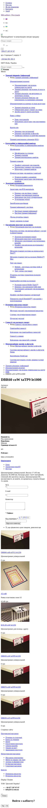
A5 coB (4, 594)
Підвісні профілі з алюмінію (25, 177)
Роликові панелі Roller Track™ (26, 285)
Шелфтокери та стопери (24, 153)
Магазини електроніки (14, 758)
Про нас (8, 5)
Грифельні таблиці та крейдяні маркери (30, 136)
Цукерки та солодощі (13, 737)
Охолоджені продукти (14, 744)
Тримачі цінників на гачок (25, 108)
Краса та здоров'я (12, 740)
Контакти (9, 9)
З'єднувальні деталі (22, 199)
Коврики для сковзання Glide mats (28, 287)
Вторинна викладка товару (25, 307)
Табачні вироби (11, 746)
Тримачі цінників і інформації (26, 77)
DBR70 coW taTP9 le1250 (11, 687)
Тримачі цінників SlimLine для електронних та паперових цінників (29, 99)
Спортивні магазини (13, 766)
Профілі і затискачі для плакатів (27, 165)
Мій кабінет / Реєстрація (10, 15)
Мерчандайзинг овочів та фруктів (28, 346)
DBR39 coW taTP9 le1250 (11, 656)
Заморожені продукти (13, 750)
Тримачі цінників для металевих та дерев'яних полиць (28, 95)
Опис (7, 465)
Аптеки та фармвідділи (14, 762)
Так (3, 806)
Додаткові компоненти (24, 185)
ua (6, 31)
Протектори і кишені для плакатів (28, 167)
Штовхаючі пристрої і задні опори (28, 239)
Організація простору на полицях (28, 227)
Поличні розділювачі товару (26, 237)
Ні (7, 806)
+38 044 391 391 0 (8, 59)
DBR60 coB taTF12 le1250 (11, 552)
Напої (7, 742)
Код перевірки (11, 519)
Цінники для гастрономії (24, 131)
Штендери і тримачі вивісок (25, 169)
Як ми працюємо (12, 7)
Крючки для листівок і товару (26, 193)
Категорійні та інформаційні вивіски (29, 145)
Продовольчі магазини (9, 734)
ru (6, 23)
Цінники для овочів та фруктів (27, 133)
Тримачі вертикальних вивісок (26, 157)
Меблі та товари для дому (15, 760)
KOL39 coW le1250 (8, 625)
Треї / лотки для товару (24, 271)
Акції (7, 11)
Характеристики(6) (12, 467)
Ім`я (7, 485)
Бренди (4, 770)
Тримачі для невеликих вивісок (27, 195)
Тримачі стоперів (21, 155)
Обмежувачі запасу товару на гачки (28, 110)
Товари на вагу (11, 748)
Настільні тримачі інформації (26, 211)
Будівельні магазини (13, 764)
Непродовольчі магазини (10, 754)
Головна (8, 3)
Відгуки (8, 469)
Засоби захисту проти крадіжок (27, 112)
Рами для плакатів (22, 119)
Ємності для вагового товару (26, 324)
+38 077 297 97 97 (8, 51)
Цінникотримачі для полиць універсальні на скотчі (25, 86)
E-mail (7, 491)
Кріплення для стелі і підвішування (28, 197)
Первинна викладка (13, 774)
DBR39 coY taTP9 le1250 (10, 718)
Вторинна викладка (13, 776)
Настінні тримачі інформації (26, 213)
